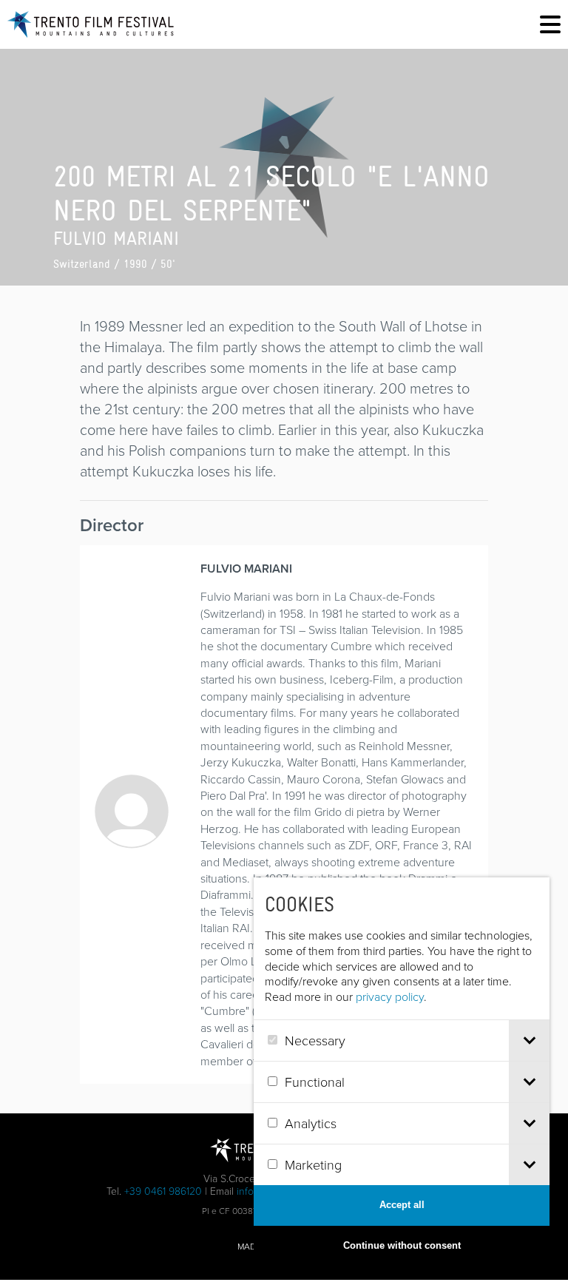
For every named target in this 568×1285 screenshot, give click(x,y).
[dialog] (402, 1072)
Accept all (402, 1204)
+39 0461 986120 (163, 1191)
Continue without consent (402, 1245)
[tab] (529, 1040)
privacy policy (390, 996)
